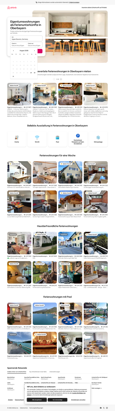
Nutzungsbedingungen (36, 408)
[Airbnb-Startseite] (12, 7)
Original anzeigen (74, 2)
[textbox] (18, 45)
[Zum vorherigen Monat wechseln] (13, 50)
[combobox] (26, 39)
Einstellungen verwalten (78, 400)
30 (34, 73)
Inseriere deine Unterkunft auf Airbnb (94, 8)
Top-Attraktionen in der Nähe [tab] (38, 372)
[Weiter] (60, 79)
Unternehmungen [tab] (54, 372)
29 (31, 73)
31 (13, 76)
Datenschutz (24, 408)
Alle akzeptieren (37, 400)
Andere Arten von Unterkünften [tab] (16, 372)
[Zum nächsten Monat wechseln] (34, 50)
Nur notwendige (57, 400)
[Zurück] (54, 79)
